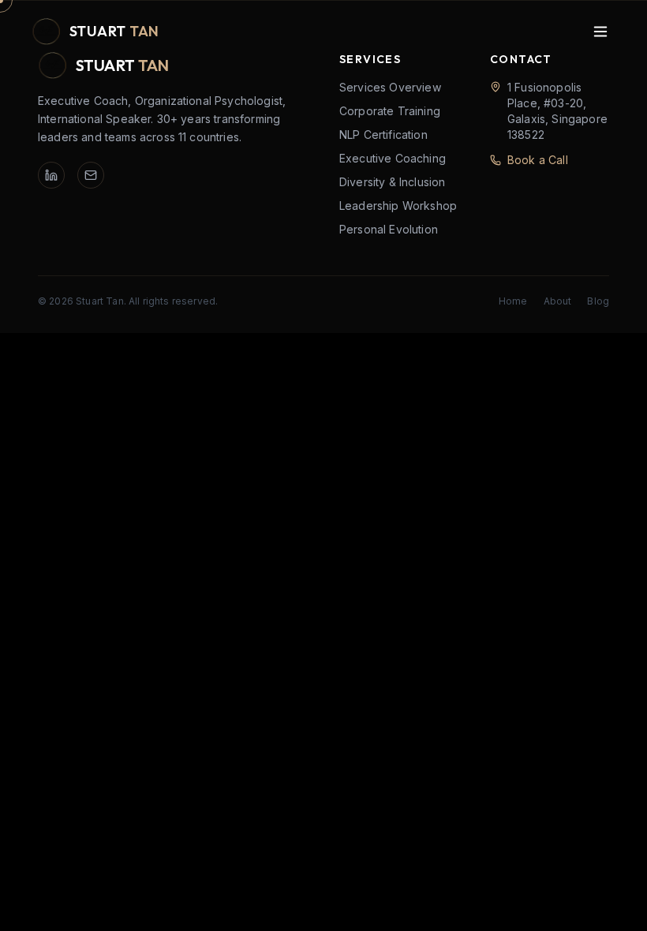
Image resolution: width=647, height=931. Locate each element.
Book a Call (537, 159)
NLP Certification (383, 134)
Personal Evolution (388, 229)
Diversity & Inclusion (392, 182)
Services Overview (390, 87)
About (558, 301)
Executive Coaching (392, 158)
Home (513, 301)
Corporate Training (389, 111)
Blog (598, 301)
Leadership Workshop (398, 205)
